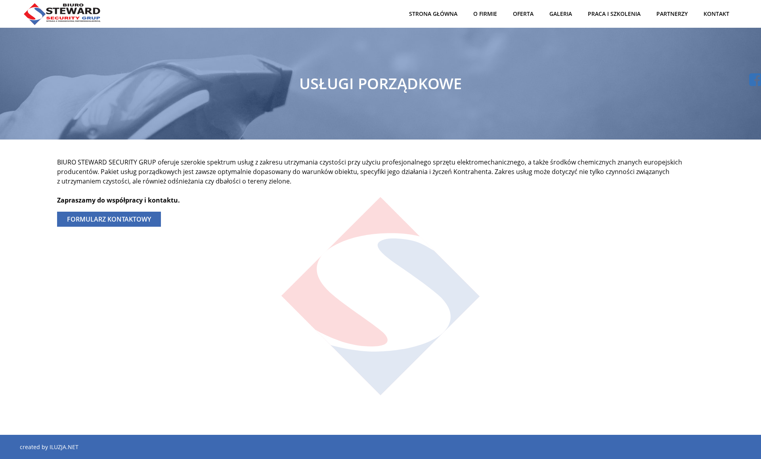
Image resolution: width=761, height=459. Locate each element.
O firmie (485, 13)
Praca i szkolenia (614, 13)
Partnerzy (672, 13)
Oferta (523, 13)
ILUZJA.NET (64, 447)
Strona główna (433, 13)
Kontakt (716, 13)
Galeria (560, 13)
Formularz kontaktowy (109, 219)
